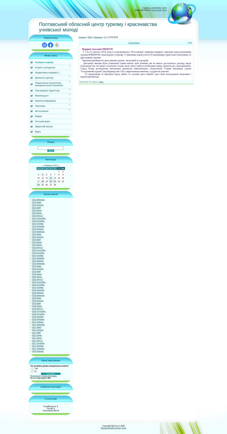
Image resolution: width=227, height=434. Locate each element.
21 (55, 181)
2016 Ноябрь (38, 317)
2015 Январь (38, 261)
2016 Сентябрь (39, 311)
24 (38, 185)
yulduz (101, 82)
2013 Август (37, 216)
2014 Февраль (38, 231)
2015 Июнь (37, 274)
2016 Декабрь (38, 319)
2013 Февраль (38, 200)
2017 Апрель (37, 330)
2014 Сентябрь (39, 250)
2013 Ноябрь (38, 223)
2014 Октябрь (38, 253)
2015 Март (36, 266)
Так (36, 368)
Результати (35, 376)
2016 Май (36, 303)
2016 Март (36, 298)
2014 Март (36, 234)
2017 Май (36, 333)
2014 (90, 37)
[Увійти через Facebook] (50, 45)
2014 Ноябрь (38, 255)
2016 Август (37, 309)
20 (51, 181)
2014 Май (36, 239)
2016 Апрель (37, 301)
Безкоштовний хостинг (111, 428)
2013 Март (36, 202)
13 (51, 178)
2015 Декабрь (38, 290)
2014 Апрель (37, 237)
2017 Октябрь (38, 343)
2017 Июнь (37, 335)
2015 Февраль (38, 263)
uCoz (124, 428)
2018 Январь (38, 351)
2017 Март (36, 327)
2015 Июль (37, 277)
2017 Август (37, 341)
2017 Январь (38, 322)
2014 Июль (37, 245)
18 (42, 181)
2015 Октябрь (38, 285)
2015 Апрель (37, 269)
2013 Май (36, 208)
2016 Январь (38, 293)
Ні (35, 371)
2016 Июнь (37, 306)
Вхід (165, 10)
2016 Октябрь (38, 314)
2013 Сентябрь (39, 218)
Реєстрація (156, 10)
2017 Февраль (38, 325)
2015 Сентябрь (39, 282)
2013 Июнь (37, 210)
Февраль (98, 37)
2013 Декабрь (38, 226)
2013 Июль (37, 213)
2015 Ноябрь (38, 287)
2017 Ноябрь (38, 346)
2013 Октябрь (38, 221)
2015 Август (37, 279)
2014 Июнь (37, 242)
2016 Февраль (38, 295)
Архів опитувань (49, 376)
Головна (82, 37)
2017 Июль (37, 338)
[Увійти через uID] (44, 45)
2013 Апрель (37, 205)
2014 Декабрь (38, 258)
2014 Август (37, 247)
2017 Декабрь (38, 348)
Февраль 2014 (51, 165)
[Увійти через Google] (57, 45)
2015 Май (36, 271)
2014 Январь (38, 229)
